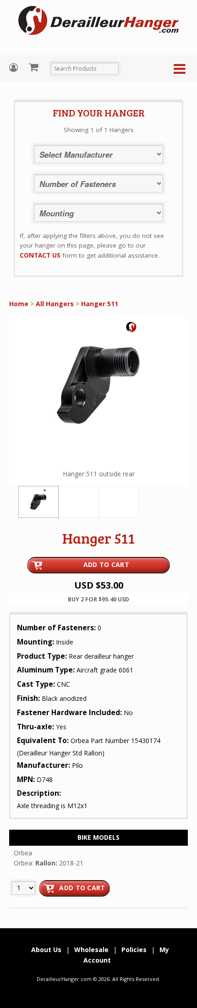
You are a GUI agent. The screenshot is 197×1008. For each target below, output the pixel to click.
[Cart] (34, 67)
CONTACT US (40, 255)
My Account (14, 67)
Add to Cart (106, 564)
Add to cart (82, 887)
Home (18, 303)
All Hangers (55, 303)
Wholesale (91, 949)
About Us (46, 949)
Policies (134, 949)
